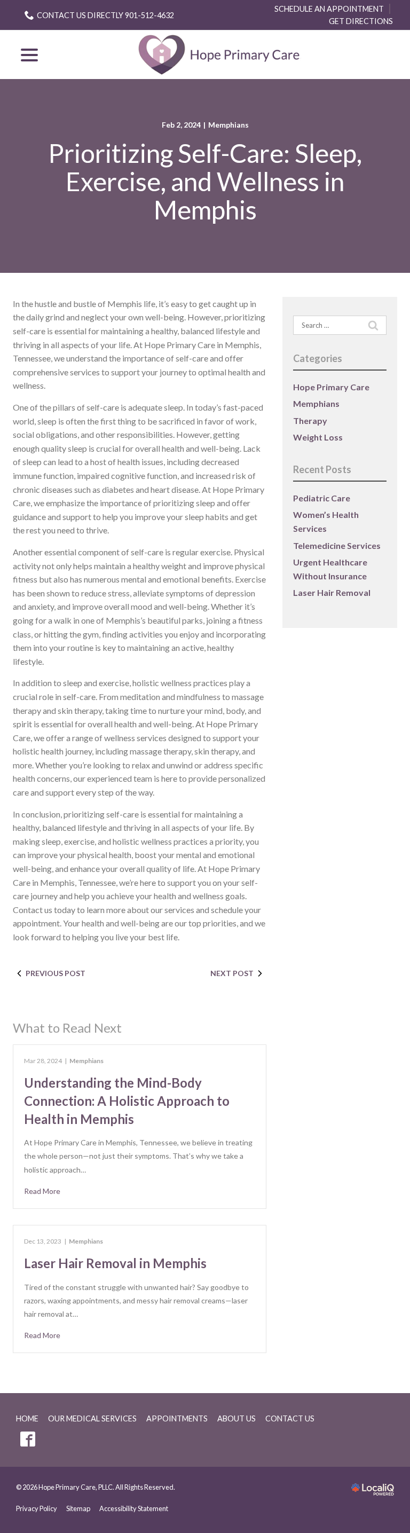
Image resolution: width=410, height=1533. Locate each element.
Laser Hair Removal (331, 592)
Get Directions (361, 21)
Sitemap (78, 1508)
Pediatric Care (321, 498)
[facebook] (27, 1439)
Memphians (228, 124)
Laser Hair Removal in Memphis (115, 1263)
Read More (42, 1191)
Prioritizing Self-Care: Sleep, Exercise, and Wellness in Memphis (205, 181)
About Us (236, 1418)
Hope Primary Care (331, 387)
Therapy (310, 420)
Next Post (232, 973)
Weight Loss (318, 437)
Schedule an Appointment (329, 8)
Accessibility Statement (133, 1508)
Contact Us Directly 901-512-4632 (105, 15)
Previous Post (55, 973)
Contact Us (289, 1418)
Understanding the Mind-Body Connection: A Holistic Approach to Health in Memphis (127, 1100)
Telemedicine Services (337, 545)
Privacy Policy (36, 1508)
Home (27, 1418)
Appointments (177, 1418)
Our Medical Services (92, 1418)
